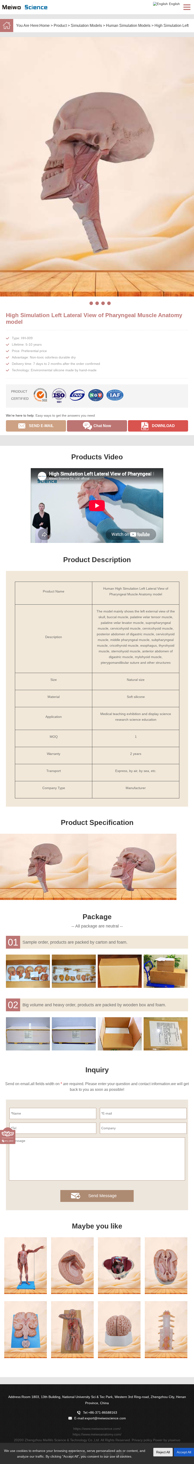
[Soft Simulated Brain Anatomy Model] (119, 1329)
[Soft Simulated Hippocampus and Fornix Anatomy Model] (72, 1265)
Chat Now (102, 426)
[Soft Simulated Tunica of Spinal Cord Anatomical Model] (166, 1329)
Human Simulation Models (128, 26)
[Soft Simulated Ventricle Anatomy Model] (166, 1265)
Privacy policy (142, 1440)
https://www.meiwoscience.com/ (97, 1429)
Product (60, 26)
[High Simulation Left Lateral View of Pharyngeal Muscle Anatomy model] (97, 167)
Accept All (184, 1452)
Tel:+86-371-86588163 (100, 1412)
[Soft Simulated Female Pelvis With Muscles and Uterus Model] (119, 1265)
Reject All (163, 1452)
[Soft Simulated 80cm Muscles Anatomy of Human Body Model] (25, 1265)
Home (45, 26)
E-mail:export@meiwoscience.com (100, 1418)
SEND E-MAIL (41, 426)
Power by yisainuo (166, 1440)
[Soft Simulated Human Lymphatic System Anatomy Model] (72, 1329)
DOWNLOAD (163, 426)
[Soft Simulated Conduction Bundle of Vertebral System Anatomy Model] (25, 1329)
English (174, 4)
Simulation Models (86, 26)
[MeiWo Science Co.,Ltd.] (24, 12)
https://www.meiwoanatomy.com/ (97, 1434)
